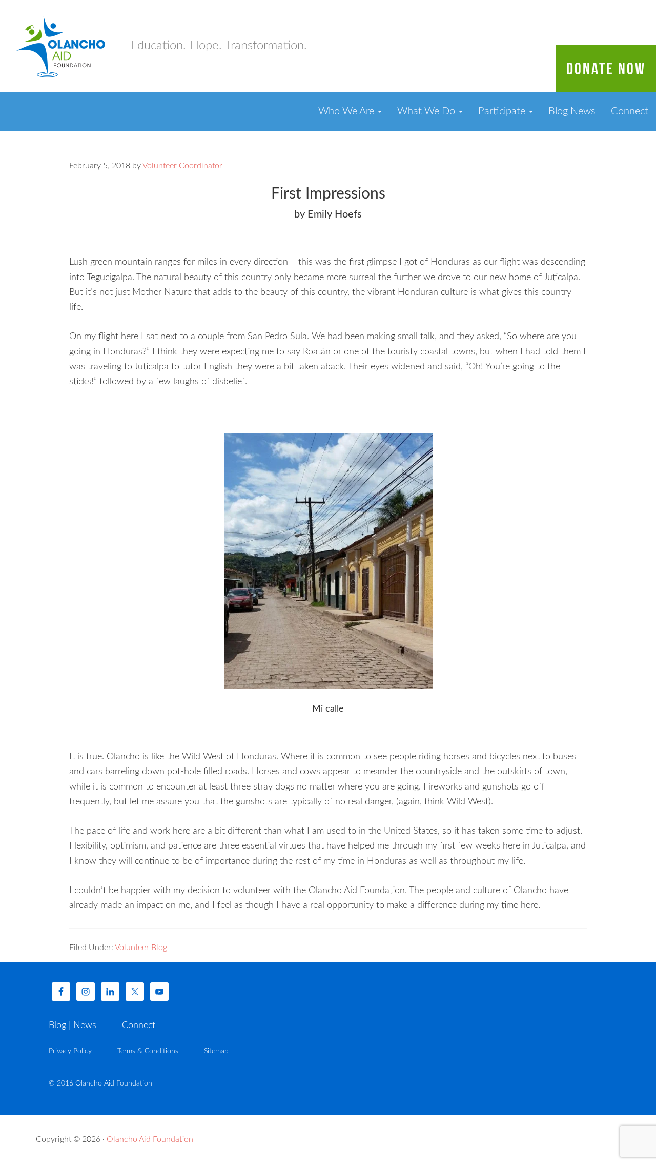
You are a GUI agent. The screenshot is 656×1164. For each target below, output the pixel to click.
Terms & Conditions (147, 1051)
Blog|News (572, 111)
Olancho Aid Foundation (61, 46)
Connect (629, 111)
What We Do (427, 111)
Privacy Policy (70, 1051)
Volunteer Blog (141, 947)
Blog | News (72, 1025)
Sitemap (216, 1051)
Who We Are (347, 111)
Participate (503, 111)
